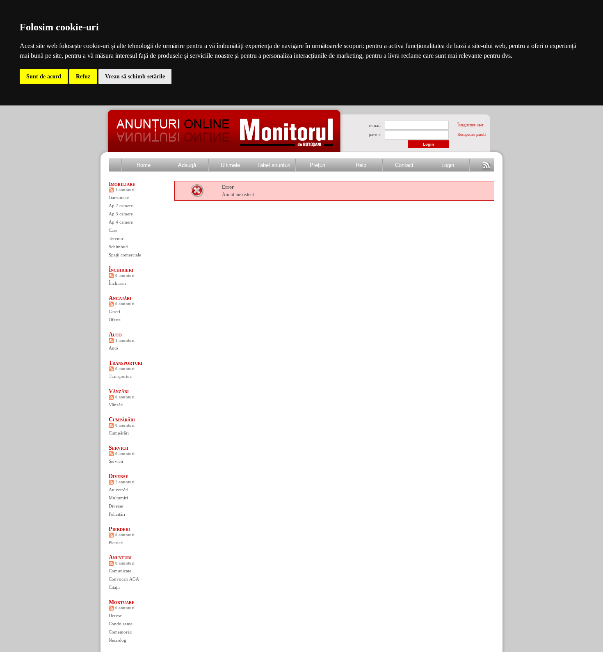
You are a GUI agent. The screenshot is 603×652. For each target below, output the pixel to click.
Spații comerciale (125, 254)
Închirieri (121, 270)
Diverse (118, 476)
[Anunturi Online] (172, 145)
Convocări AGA (124, 579)
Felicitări (117, 514)
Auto (115, 335)
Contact (404, 165)
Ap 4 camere (121, 222)
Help (361, 165)
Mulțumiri (118, 497)
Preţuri (317, 165)
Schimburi (118, 246)
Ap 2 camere (121, 205)
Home (144, 165)
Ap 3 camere (121, 213)
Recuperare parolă (471, 134)
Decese (115, 615)
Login (447, 165)
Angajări (120, 298)
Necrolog (117, 640)
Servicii (118, 448)
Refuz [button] (83, 76)
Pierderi (119, 529)
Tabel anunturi (273, 165)
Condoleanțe (120, 623)
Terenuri (117, 238)
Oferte (115, 319)
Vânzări (119, 391)
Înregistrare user (470, 125)
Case (113, 230)
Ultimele (230, 165)
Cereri (114, 311)
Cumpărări (122, 419)
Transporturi (125, 363)
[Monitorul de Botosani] (287, 148)
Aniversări (118, 489)
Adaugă (187, 165)
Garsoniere (119, 197)
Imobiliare (122, 184)
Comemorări (120, 631)
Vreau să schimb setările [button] (135, 76)
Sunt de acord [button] (43, 76)
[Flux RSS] (486, 165)
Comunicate (120, 570)
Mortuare (122, 602)
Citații (114, 587)
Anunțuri (120, 557)
